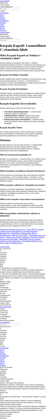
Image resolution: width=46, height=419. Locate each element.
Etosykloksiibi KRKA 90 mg (32, 241)
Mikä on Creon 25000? (20, 235)
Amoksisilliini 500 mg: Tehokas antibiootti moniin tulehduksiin (20, 240)
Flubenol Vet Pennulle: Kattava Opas (12, 229)
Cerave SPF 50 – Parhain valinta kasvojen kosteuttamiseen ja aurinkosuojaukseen (22, 230)
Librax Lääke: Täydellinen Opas (11, 243)
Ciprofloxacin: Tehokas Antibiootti (17, 237)
